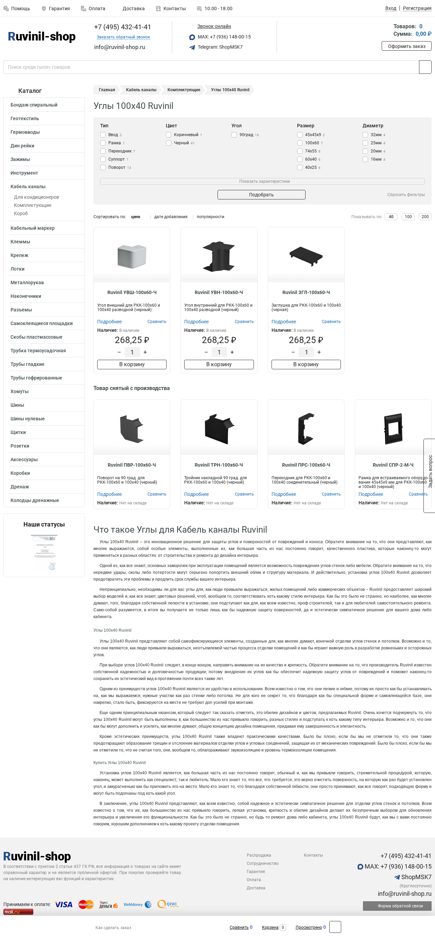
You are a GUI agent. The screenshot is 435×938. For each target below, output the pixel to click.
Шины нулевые (28, 418)
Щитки (18, 432)
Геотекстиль (25, 118)
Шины (17, 405)
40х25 (312, 167)
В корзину (132, 364)
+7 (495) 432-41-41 (121, 27)
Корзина (270, 927)
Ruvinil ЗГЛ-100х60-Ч (306, 292)
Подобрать (261, 194)
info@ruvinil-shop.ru (404, 893)
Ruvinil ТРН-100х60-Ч (219, 465)
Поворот (119, 167)
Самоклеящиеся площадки (42, 323)
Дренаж (20, 486)
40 (391, 216)
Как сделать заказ (113, 927)
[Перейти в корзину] (386, 31)
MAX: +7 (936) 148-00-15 (224, 36)
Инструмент (24, 173)
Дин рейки (22, 145)
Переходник (121, 151)
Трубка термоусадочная (38, 350)
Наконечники (26, 296)
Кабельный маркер (33, 228)
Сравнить (239, 927)
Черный (184, 143)
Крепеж (19, 255)
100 (408, 216)
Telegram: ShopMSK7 (220, 47)
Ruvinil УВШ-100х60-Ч (132, 292)
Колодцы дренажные (35, 500)
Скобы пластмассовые (37, 337)
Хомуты (20, 391)
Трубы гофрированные (36, 378)
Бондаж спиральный (34, 105)
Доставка (133, 8)
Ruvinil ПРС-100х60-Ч (306, 465)
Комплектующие (32, 205)
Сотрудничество (263, 863)
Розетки (20, 446)
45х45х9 (315, 134)
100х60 (314, 143)
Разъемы (21, 309)
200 (425, 216)
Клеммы (20, 241)
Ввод (115, 134)
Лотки (17, 269)
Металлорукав (27, 282)
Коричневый (188, 134)
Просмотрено (309, 927)
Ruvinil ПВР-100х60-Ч (132, 465)
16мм (378, 159)
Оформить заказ (406, 46)
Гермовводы (25, 132)
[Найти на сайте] (425, 67)
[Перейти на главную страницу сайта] (41, 37)
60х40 (312, 159)
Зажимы (20, 159)
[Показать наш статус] (44, 552)
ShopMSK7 (416, 876)
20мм (378, 151)
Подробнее (109, 321)
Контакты (174, 8)
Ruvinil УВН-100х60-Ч (219, 292)
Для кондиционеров (36, 197)
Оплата (97, 8)
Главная (107, 89)
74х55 (312, 151)
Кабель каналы (28, 186)
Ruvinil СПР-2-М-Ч (393, 465)
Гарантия (59, 8)
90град (249, 134)
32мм (378, 134)
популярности (210, 216)
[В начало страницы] (335, 927)
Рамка (116, 143)
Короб (21, 213)
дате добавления (171, 216)
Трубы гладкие (28, 364)
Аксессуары (24, 459)
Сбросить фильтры (406, 194)
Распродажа (259, 855)
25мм (378, 143)
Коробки (20, 473)
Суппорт (118, 159)
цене (135, 216)
